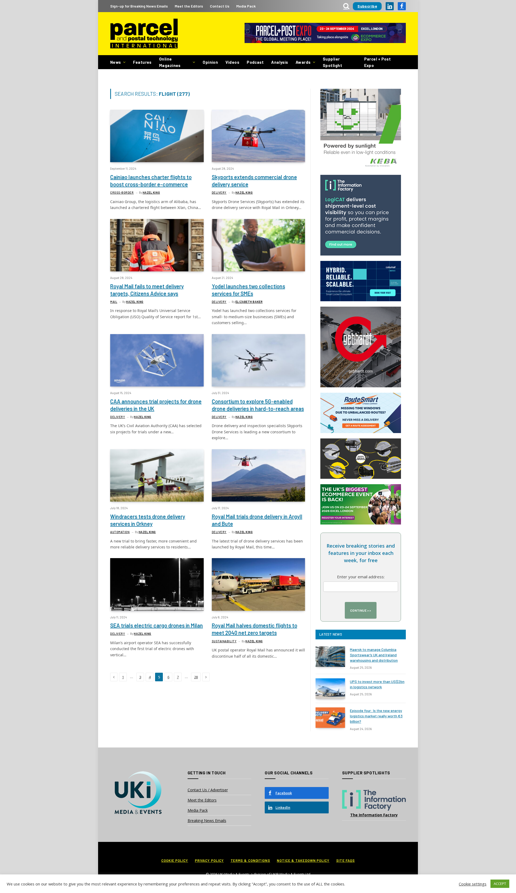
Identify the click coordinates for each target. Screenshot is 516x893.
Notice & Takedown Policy (303, 860)
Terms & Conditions (250, 860)
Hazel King (151, 192)
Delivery (219, 192)
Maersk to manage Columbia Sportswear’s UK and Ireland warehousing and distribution (374, 654)
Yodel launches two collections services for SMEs (248, 290)
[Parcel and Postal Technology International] (144, 34)
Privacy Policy (209, 860)
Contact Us (219, 6)
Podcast (255, 62)
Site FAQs (345, 860)
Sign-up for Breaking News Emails (139, 6)
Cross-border (122, 192)
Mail (113, 301)
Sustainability (224, 641)
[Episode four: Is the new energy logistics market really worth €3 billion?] (330, 717)
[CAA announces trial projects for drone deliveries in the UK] (157, 360)
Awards (303, 62)
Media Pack (246, 6)
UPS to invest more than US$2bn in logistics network (377, 684)
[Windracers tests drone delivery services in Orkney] (157, 475)
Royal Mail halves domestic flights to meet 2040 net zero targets (254, 629)
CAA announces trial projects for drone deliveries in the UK (156, 405)
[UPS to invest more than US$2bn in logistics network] (330, 688)
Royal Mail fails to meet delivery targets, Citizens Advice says (147, 290)
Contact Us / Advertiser (208, 789)
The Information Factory (374, 814)
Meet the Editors (189, 6)
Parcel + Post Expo (377, 62)
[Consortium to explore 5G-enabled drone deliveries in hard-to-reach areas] (258, 360)
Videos (232, 62)
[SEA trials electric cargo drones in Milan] (157, 584)
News (115, 62)
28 (196, 677)
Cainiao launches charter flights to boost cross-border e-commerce (151, 180)
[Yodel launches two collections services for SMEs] (258, 245)
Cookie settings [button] (472, 883)
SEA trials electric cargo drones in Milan (156, 625)
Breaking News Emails (207, 820)
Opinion (210, 62)
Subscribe (367, 6)
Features (142, 62)
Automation (120, 532)
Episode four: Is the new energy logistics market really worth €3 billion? (376, 716)
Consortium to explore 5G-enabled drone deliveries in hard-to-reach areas (258, 405)
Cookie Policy (174, 860)
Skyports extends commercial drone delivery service (254, 180)
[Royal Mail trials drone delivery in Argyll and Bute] (258, 475)
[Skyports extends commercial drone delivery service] (258, 136)
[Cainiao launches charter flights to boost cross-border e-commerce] (157, 136)
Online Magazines (170, 62)
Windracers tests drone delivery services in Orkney (147, 520)
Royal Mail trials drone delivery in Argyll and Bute (257, 520)
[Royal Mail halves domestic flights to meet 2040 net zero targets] (258, 584)
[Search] (346, 6)
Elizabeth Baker (249, 301)
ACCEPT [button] (500, 883)
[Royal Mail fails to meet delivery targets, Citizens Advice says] (157, 245)
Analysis (279, 62)
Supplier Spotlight (332, 62)
